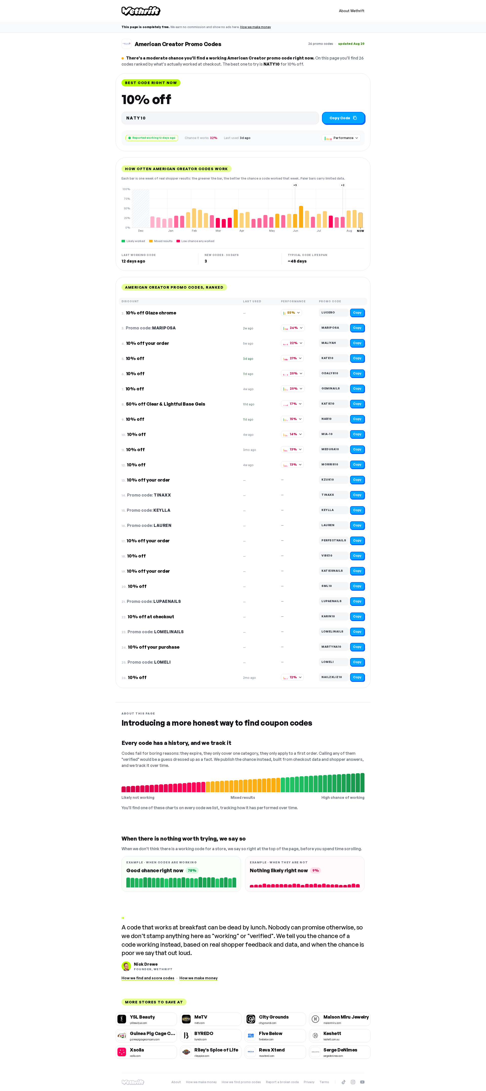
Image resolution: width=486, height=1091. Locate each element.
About (176, 1082)
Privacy (309, 1082)
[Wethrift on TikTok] (343, 1082)
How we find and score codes (148, 978)
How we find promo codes (241, 1082)
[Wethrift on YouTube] (362, 1082)
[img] (243, 210)
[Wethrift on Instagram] (353, 1082)
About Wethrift (351, 11)
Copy (357, 312)
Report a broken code (282, 1082)
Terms (324, 1082)
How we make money (255, 27)
